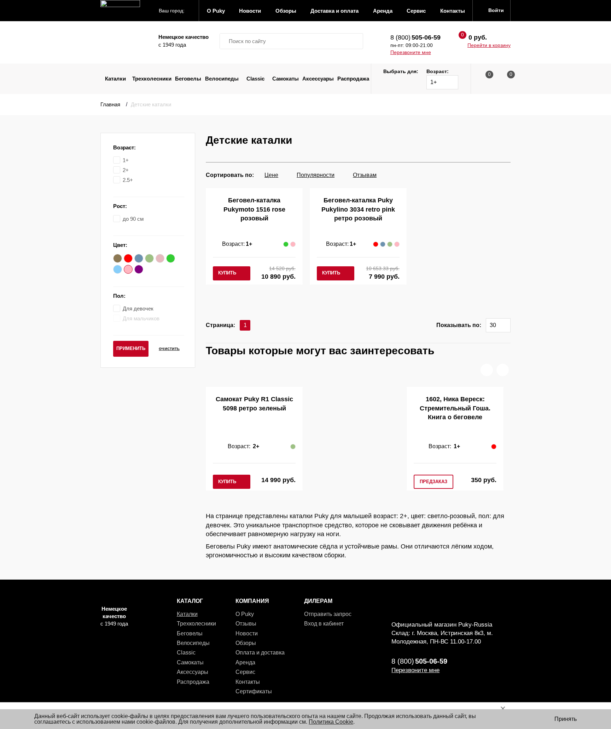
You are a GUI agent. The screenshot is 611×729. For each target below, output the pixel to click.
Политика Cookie (331, 722)
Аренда (245, 662)
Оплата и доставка (260, 653)
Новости (246, 633)
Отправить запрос (327, 614)
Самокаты (285, 79)
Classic (255, 79)
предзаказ (433, 481)
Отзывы (245, 624)
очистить (169, 348)
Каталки (115, 79)
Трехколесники (151, 79)
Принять (565, 719)
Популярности (315, 175)
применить (130, 348)
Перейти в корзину (489, 45)
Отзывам (365, 175)
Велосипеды (222, 79)
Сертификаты (253, 691)
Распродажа (353, 79)
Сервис (245, 672)
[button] (487, 370)
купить (227, 272)
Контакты (247, 682)
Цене (271, 175)
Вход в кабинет (324, 624)
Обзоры (245, 643)
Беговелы (188, 79)
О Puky (244, 614)
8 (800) (415, 37)
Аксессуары (318, 79)
